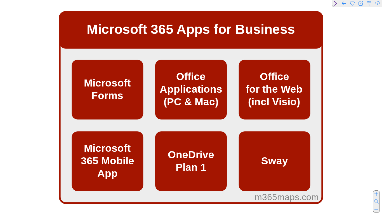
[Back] (344, 3)
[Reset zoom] (376, 201)
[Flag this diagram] (352, 3)
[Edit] (361, 3)
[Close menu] (335, 3)
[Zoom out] (376, 209)
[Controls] (369, 3)
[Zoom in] (376, 194)
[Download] (377, 3)
